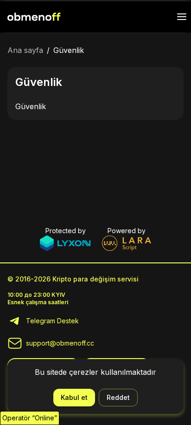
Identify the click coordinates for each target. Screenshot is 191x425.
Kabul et (74, 397)
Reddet (118, 397)
